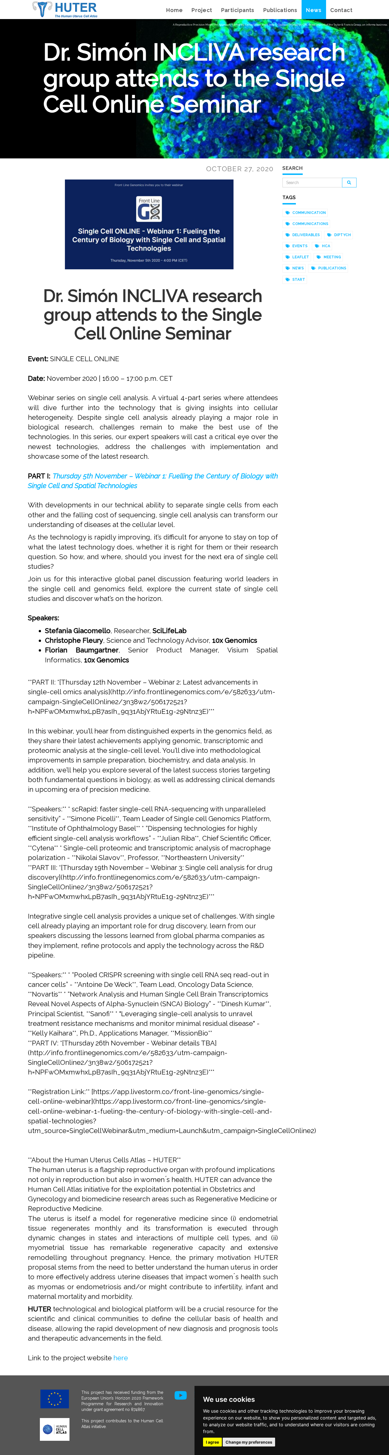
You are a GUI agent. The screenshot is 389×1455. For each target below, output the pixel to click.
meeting (332, 257)
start (298, 280)
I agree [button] (212, 1442)
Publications (280, 10)
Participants (238, 10)
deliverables (305, 235)
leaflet (300, 257)
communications (309, 224)
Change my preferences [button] (249, 1442)
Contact (341, 10)
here (120, 1358)
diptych (342, 235)
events (299, 246)
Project (201, 10)
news (297, 268)
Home (174, 10)
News (314, 10)
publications (331, 268)
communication (308, 213)
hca (325, 246)
